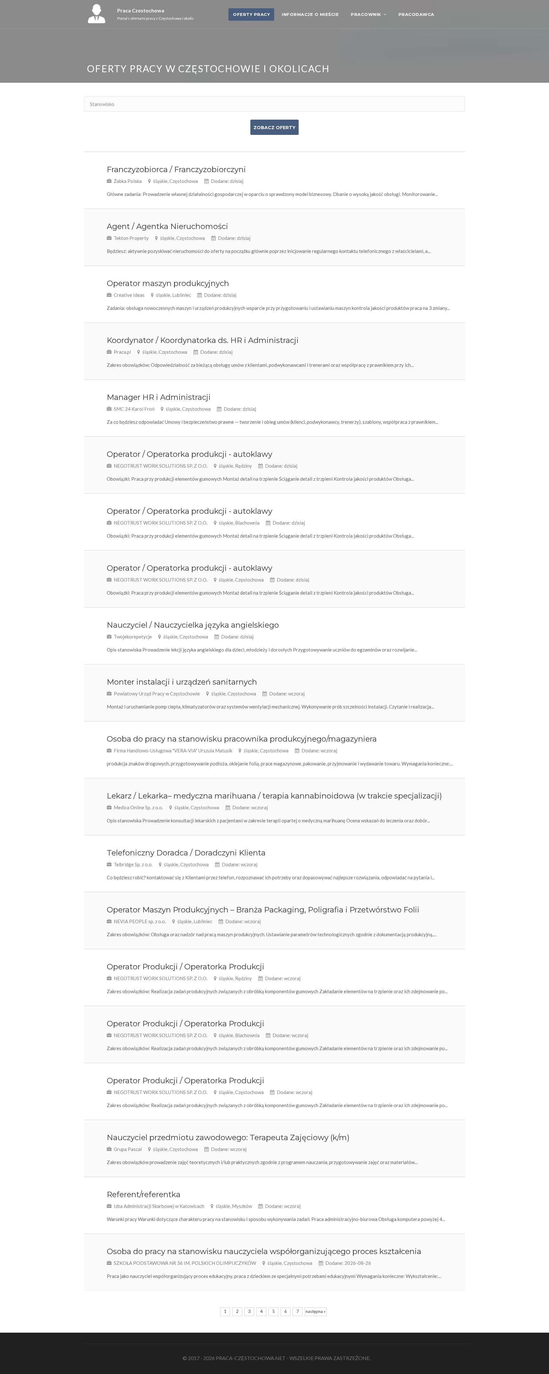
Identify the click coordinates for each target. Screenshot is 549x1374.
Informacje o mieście (310, 14)
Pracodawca (416, 14)
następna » (316, 1311)
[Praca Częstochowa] (96, 21)
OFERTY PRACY (251, 14)
